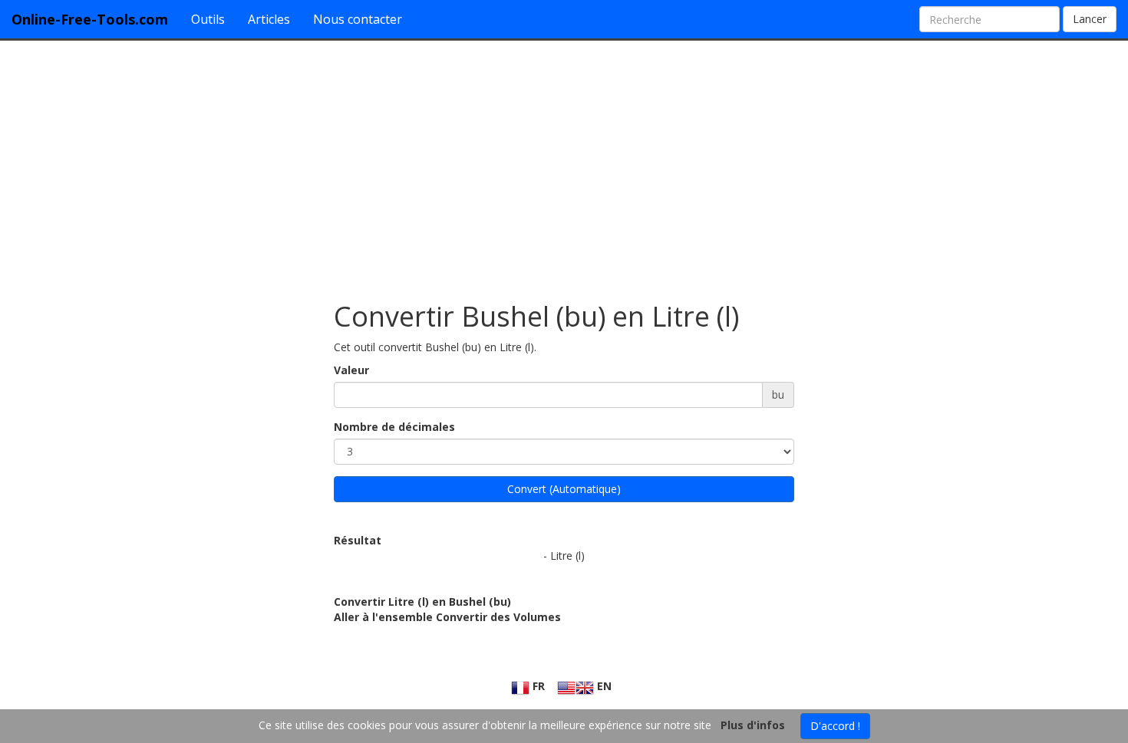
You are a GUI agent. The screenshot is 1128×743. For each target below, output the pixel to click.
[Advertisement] (564, 163)
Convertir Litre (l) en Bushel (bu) (422, 601)
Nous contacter (357, 19)
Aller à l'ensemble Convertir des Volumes (447, 617)
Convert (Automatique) (564, 489)
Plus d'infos (753, 725)
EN (603, 686)
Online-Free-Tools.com (90, 19)
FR (537, 686)
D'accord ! (835, 725)
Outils (208, 19)
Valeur (351, 370)
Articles (269, 19)
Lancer (1090, 19)
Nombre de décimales (394, 426)
